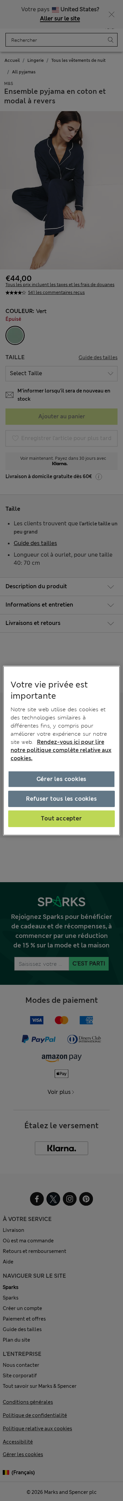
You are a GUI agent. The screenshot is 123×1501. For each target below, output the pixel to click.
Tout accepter (61, 818)
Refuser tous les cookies (61, 798)
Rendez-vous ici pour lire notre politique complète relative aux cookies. (61, 750)
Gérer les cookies (62, 779)
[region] (61, 750)
